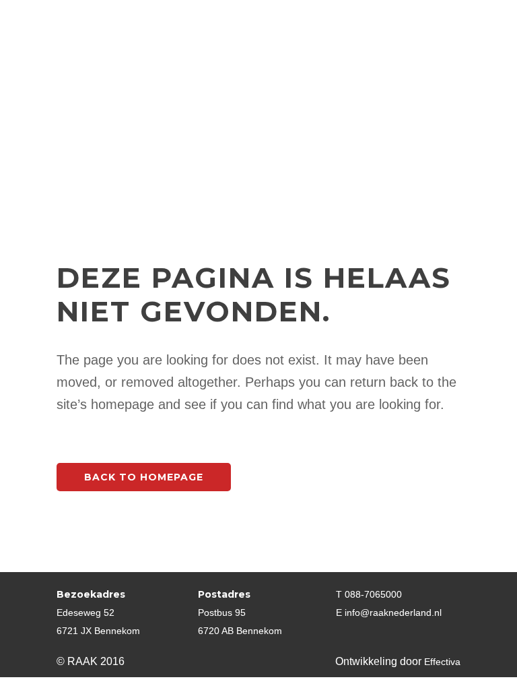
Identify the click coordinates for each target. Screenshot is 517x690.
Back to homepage (143, 477)
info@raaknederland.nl (393, 612)
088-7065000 (373, 594)
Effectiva (442, 661)
